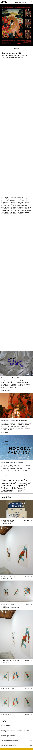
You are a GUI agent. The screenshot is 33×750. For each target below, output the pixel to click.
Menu (17, 2)
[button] (22, 2)
